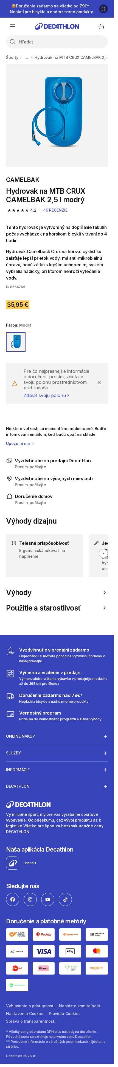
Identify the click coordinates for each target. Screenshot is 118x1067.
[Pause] (103, 8)
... (26, 57)
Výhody (18, 592)
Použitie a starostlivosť (43, 608)
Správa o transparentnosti (30, 1021)
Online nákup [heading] (20, 736)
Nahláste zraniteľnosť (79, 1005)
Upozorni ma (18, 443)
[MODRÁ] (16, 342)
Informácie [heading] (18, 769)
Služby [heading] (13, 753)
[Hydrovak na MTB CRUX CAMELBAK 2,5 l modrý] (57, 115)
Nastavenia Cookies (25, 1013)
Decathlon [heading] (18, 786)
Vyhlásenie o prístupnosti (30, 1005)
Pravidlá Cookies (65, 1013)
